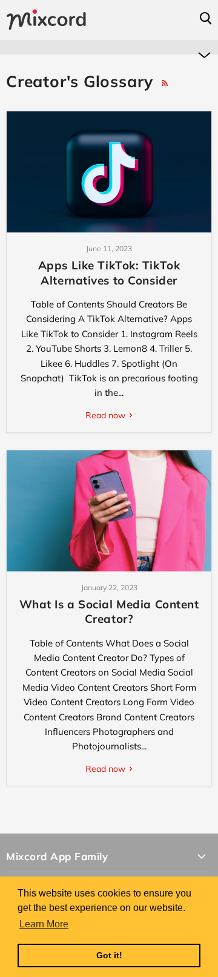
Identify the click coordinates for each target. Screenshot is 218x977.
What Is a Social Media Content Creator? (109, 611)
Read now (106, 415)
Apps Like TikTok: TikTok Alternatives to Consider (109, 272)
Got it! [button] (109, 955)
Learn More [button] (43, 924)
